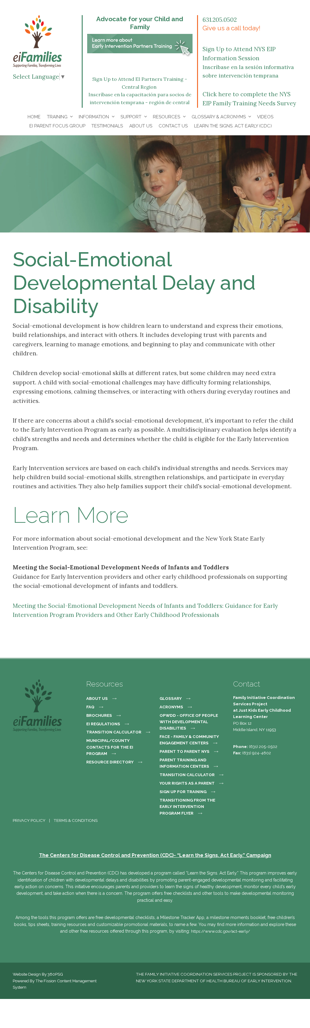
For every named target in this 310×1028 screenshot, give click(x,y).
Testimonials (107, 126)
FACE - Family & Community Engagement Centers (189, 739)
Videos (265, 117)
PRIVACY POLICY (29, 820)
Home (34, 117)
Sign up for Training (183, 791)
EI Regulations (103, 723)
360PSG (55, 974)
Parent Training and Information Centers (184, 763)
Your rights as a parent (187, 783)
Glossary (171, 698)
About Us (140, 126)
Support (130, 117)
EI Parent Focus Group (57, 126)
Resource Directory (110, 761)
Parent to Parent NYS (184, 751)
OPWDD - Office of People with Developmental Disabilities (189, 722)
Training (57, 117)
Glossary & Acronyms (219, 117)
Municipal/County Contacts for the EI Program (109, 747)
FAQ (90, 706)
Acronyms (171, 706)
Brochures (99, 715)
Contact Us (173, 126)
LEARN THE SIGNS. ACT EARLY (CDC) (233, 126)
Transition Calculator (113, 732)
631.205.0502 (220, 19)
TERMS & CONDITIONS (75, 820)
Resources (166, 117)
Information (94, 117)
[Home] (37, 40)
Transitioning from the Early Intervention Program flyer (187, 806)
